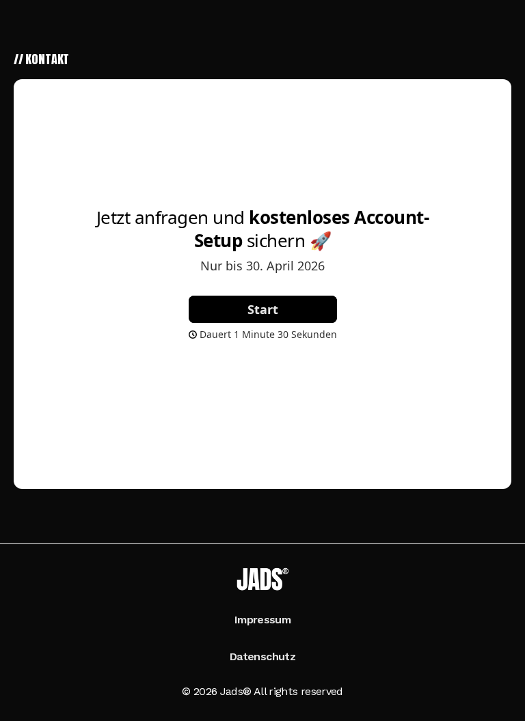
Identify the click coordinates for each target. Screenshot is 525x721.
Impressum (262, 619)
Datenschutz (262, 656)
